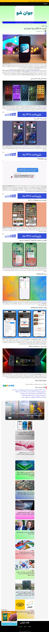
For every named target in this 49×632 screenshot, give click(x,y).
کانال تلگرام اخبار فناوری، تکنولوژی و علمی (24, 22)
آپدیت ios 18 (44, 380)
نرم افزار (45, 24)
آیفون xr (40, 380)
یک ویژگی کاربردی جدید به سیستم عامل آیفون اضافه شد (33, 395)
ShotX (45, 4)
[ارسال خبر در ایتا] (7, 385)
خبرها (25, 627)
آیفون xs (37, 380)
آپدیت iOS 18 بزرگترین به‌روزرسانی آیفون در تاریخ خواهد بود (32, 394)
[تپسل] (15, 6)
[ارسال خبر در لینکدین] (13, 385)
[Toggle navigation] (3, 4)
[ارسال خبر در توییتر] (9, 385)
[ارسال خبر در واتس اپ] (5, 385)
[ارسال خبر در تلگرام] (3, 385)
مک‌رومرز (12, 70)
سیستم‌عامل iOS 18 (43, 107)
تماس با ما (20, 627)
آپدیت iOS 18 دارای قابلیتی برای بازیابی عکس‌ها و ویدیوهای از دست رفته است (28, 390)
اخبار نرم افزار (36, 70)
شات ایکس (24, 622)
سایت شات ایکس (29, 70)
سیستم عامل (42, 24)
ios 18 (34, 24)
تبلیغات (29, 627)
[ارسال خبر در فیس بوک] (11, 385)
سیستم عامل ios (35, 24)
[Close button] (16, 610)
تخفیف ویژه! (9, 624)
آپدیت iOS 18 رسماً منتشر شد (35, 28)
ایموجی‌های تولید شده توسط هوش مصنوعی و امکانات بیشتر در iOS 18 (30, 392)
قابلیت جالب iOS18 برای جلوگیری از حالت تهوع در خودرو (33, 397)
